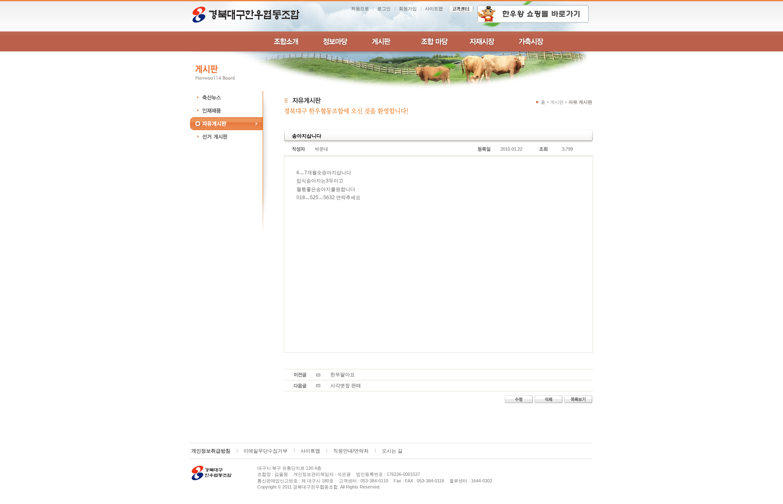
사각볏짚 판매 (345, 386)
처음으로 (360, 8)
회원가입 (408, 8)
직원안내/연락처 (351, 451)
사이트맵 (434, 8)
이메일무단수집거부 (265, 451)
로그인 (384, 8)
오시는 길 (392, 451)
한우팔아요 (342, 374)
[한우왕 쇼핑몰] (533, 13)
